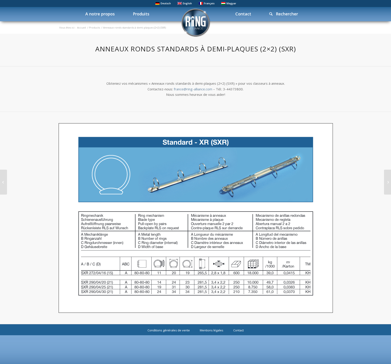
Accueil (81, 27)
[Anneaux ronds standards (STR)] (387, 182)
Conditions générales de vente (169, 330)
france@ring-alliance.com (193, 89)
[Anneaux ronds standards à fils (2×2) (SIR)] (3, 182)
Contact (238, 330)
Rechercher (285, 14)
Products (94, 27)
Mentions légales (211, 330)
